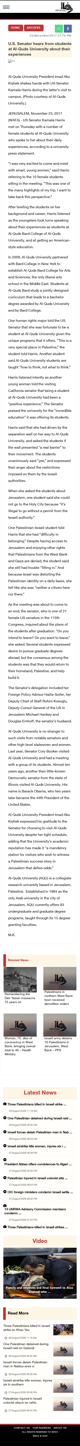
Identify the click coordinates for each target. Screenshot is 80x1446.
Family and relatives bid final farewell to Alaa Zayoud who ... (39, 1290)
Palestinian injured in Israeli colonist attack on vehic (22, 1401)
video (40, 1241)
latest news (40, 1093)
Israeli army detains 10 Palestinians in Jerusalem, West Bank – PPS (58, 1044)
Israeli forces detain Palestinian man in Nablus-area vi (25, 1364)
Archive (34, 27)
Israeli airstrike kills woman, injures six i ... (37, 1146)
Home (15, 27)
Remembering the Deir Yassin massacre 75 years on (20, 998)
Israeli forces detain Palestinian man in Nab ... (40, 1132)
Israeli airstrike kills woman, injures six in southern (27, 1383)
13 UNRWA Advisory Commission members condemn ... (35, 1211)
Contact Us (22, 1428)
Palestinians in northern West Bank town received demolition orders (58, 998)
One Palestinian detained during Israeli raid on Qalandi (25, 1346)
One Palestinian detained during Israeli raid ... (40, 1118)
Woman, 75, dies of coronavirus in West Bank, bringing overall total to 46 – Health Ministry (20, 1046)
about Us (60, 1428)
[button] (8, 1267)
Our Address (42, 1428)
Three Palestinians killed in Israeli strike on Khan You (26, 1328)
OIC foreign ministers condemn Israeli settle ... (40, 1192)
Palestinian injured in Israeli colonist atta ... (38, 1178)
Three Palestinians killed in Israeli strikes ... (38, 1227)
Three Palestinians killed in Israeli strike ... (37, 1104)
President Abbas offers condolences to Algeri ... (38, 1164)
